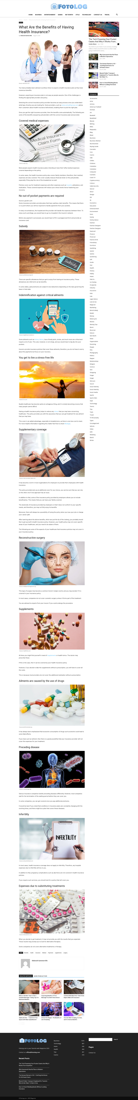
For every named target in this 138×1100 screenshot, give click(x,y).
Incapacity (93, 285)
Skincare (92, 381)
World (92, 437)
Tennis (92, 406)
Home (31, 15)
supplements (51, 655)
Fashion (92, 223)
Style (78, 15)
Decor (92, 192)
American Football (95, 107)
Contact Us (98, 15)
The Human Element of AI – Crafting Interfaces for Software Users (108, 65)
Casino (92, 155)
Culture (92, 183)
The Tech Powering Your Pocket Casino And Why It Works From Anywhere (34, 1064)
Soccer (92, 384)
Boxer (91, 135)
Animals (92, 110)
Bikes (91, 127)
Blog (91, 132)
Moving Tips (93, 324)
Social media (94, 392)
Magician (93, 305)
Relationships (94, 361)
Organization (94, 341)
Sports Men (93, 398)
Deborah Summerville (26, 35)
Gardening (93, 257)
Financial (92, 237)
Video (91, 429)
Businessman (94, 143)
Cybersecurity (94, 186)
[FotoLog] (69, 6)
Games (60, 15)
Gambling (93, 248)
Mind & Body (94, 310)
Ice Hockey (93, 282)
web (91, 432)
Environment (94, 211)
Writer (92, 440)
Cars (91, 152)
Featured (92, 231)
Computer (93, 172)
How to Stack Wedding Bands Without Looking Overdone (32, 1088)
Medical (44, 952)
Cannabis (93, 149)
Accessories (93, 98)
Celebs (92, 160)
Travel (107, 15)
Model (92, 313)
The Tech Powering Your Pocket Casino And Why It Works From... (103, 40)
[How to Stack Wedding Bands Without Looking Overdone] (93, 85)
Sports (92, 395)
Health (25, 20)
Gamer (92, 251)
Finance (92, 234)
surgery (65, 952)
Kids (91, 293)
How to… (92, 279)
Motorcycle (93, 319)
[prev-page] (20, 1023)
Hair (91, 265)
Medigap (67, 424)
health (31, 952)
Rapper (92, 358)
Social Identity (94, 387)
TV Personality (94, 418)
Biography (93, 129)
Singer (92, 375)
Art (91, 112)
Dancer (92, 189)
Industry (92, 288)
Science (92, 367)
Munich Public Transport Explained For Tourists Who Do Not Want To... (109, 75)
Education (93, 206)
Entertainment (49, 15)
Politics (92, 355)
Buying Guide (94, 146)
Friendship (93, 242)
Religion (92, 364)
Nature (92, 333)
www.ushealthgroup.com (70, 105)
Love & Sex (93, 302)
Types (92, 420)
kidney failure (39, 339)
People (92, 347)
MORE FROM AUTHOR (40, 976)
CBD (91, 158)
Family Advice (94, 220)
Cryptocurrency (95, 180)
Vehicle (92, 426)
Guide (92, 262)
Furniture (93, 245)
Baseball (92, 115)
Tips (91, 409)
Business (38, 15)
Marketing (93, 307)
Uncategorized (94, 423)
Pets (91, 350)
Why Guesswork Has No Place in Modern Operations (31, 1070)
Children (92, 163)
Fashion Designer (95, 225)
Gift (91, 259)
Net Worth (69, 15)
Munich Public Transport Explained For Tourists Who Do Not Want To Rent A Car (33, 1082)
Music (92, 327)
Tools (91, 412)
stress (56, 411)
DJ (90, 200)
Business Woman (95, 141)
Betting (92, 124)
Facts (91, 214)
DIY (91, 197)
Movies (92, 322)
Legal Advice (94, 299)
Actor (91, 101)
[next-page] (23, 1023)
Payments (50, 952)
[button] (117, 15)
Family (92, 217)
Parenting (93, 344)
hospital (69, 185)
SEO (91, 370)
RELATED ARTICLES (26, 976)
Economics (93, 203)
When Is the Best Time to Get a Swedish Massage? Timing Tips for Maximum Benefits (29, 997)
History (92, 271)
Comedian (93, 166)
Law (91, 296)
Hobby (92, 273)
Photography (94, 353)
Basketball (93, 118)
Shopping (93, 372)
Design (92, 194)
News (91, 338)
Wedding (92, 435)
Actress (92, 104)
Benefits (26, 952)
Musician (93, 330)
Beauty (92, 121)
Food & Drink (94, 240)
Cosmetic (93, 175)
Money (92, 316)
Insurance (37, 952)
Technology (86, 15)
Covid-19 (92, 177)
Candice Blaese (93, 44)
